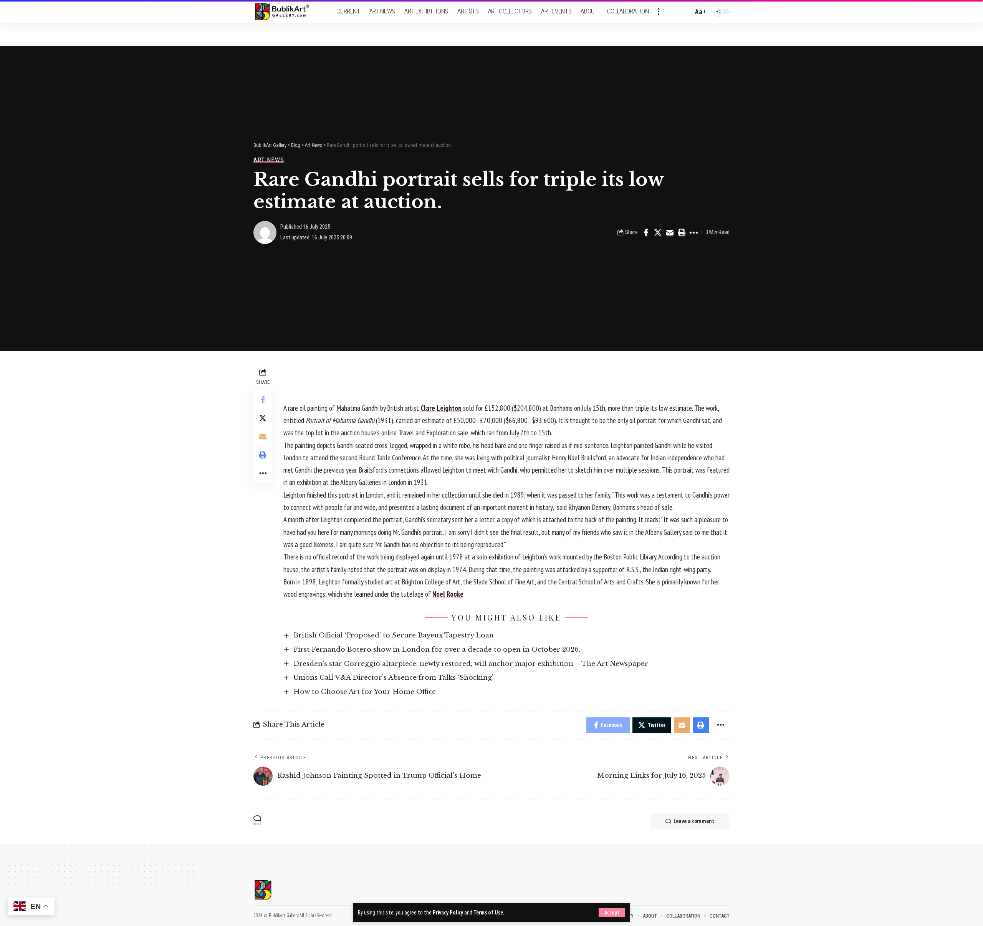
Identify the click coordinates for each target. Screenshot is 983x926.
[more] (658, 11)
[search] (685, 11)
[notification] (674, 11)
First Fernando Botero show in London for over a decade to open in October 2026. (436, 650)
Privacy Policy (448, 912)
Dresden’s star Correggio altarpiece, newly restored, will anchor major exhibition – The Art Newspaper (470, 664)
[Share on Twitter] (657, 232)
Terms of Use (488, 912)
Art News (268, 160)
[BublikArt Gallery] (286, 12)
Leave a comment (694, 821)
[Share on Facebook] (645, 232)
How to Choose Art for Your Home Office (364, 692)
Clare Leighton (441, 408)
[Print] (681, 232)
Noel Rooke (447, 594)
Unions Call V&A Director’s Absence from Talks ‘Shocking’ (393, 678)
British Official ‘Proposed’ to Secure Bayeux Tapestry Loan (393, 635)
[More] (693, 232)
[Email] (669, 232)
